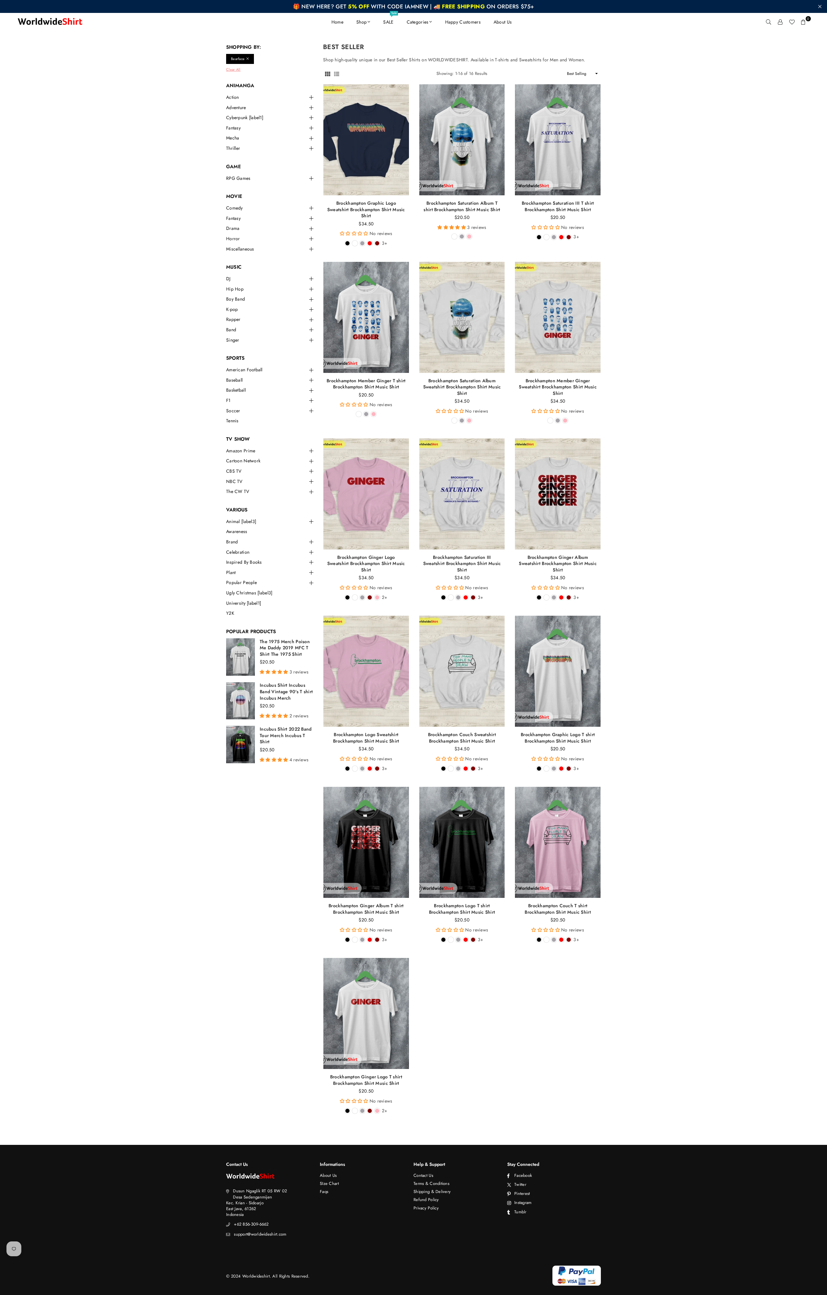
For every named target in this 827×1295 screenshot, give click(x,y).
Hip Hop (235, 289)
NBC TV (234, 481)
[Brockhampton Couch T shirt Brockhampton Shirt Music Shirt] (558, 842)
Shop (361, 22)
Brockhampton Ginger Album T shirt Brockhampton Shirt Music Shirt (366, 908)
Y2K (230, 613)
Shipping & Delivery (432, 1191)
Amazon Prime (240, 451)
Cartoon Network (243, 461)
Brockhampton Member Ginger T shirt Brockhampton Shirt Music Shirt (366, 383)
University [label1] (243, 603)
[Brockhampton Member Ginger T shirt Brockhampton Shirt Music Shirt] (366, 317)
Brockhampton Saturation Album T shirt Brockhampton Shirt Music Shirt (462, 206)
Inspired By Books (244, 562)
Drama (232, 228)
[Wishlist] (792, 22)
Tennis (232, 421)
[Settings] (780, 22)
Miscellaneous (240, 249)
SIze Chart (329, 1183)
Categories (418, 22)
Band (231, 330)
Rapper (233, 319)
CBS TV (234, 471)
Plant (231, 573)
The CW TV (237, 491)
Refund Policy (426, 1200)
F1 (228, 400)
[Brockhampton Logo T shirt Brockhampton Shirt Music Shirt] (462, 842)
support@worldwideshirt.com (260, 1234)
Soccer (233, 411)
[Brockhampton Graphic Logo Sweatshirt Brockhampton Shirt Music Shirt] (366, 139)
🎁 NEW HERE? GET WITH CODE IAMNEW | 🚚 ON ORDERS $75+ (413, 6)
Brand (232, 542)
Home (337, 22)
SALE (390, 19)
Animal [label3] (241, 522)
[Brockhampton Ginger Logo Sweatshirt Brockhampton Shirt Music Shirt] (366, 494)
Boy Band (235, 299)
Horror (233, 239)
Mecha (232, 138)
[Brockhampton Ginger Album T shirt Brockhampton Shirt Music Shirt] (366, 842)
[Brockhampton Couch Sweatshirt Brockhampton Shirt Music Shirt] (462, 671)
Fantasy (233, 128)
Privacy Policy (426, 1208)
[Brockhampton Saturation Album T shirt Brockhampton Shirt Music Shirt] (462, 139)
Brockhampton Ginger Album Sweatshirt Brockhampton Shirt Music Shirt (558, 563)
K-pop (232, 309)
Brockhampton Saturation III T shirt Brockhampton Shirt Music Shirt (558, 206)
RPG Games (238, 178)
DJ (228, 279)
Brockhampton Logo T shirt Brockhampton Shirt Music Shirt (462, 908)
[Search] (768, 22)
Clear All (233, 69)
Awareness (236, 532)
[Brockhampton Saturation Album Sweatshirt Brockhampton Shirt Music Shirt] (462, 317)
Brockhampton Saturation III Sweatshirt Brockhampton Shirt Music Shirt (462, 563)
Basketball (236, 390)
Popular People (241, 583)
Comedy (234, 208)
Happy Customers (463, 22)
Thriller (233, 148)
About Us (503, 22)
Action (232, 97)
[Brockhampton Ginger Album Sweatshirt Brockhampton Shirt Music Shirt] (558, 494)
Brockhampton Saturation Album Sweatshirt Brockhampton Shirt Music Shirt (462, 386)
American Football (244, 370)
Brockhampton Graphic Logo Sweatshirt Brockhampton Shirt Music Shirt (366, 209)
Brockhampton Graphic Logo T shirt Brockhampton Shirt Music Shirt (558, 737)
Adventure (236, 108)
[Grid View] (327, 73)
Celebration (237, 552)
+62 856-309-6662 (251, 1224)
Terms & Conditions (431, 1183)
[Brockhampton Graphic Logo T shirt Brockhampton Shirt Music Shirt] (558, 671)
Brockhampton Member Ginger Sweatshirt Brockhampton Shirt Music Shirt (558, 386)
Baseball (234, 380)
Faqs (324, 1191)
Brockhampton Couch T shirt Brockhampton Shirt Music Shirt (558, 908)
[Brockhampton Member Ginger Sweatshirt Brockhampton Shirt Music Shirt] (558, 317)
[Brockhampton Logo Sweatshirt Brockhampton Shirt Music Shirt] (366, 671)
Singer (232, 340)
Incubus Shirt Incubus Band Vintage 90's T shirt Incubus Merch (286, 691)
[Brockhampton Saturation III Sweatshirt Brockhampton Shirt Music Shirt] (462, 494)
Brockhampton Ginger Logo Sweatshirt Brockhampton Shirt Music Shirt (366, 563)
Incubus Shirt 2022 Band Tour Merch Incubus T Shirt (285, 735)
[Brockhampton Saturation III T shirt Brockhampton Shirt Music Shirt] (558, 139)
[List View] (336, 73)
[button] (803, 22)
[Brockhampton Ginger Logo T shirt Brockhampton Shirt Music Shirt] (366, 1013)
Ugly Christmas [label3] (249, 593)
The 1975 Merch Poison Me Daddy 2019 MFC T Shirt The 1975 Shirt (285, 647)
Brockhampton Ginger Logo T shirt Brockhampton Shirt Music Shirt (366, 1080)
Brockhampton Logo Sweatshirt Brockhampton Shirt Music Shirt (366, 737)
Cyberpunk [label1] (244, 118)
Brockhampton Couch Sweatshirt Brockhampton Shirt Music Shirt (462, 737)
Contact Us (423, 1175)
